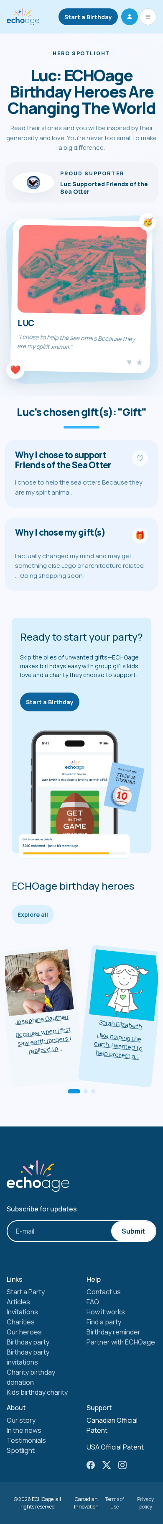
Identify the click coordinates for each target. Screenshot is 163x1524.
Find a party (104, 1321)
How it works (106, 1311)
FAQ (93, 1301)
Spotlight (21, 1450)
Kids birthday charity (37, 1392)
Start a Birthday (88, 17)
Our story (21, 1420)
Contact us (104, 1291)
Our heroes (24, 1332)
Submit (133, 1231)
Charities (21, 1321)
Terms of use (114, 1503)
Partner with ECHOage (121, 1342)
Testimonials (26, 1440)
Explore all (33, 915)
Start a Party (26, 1291)
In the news (24, 1430)
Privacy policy (145, 1503)
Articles (18, 1301)
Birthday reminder (113, 1332)
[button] (129, 16)
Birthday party (28, 1342)
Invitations (22, 1311)
